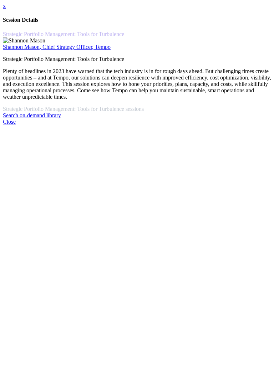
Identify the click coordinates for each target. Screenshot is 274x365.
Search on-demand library (32, 115)
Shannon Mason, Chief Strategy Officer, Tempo (57, 47)
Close (9, 122)
